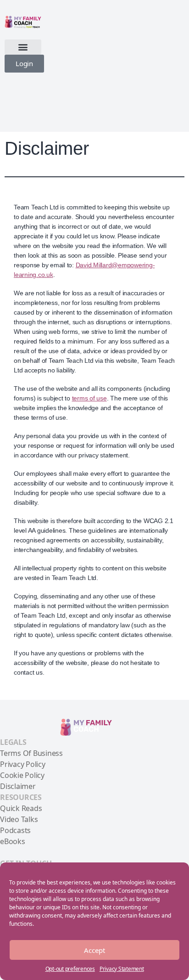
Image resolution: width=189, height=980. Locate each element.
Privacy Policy (22, 764)
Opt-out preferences (70, 969)
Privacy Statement (122, 969)
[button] (23, 47)
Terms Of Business (31, 753)
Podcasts (15, 830)
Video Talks (19, 819)
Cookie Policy (22, 775)
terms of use (89, 398)
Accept (94, 950)
